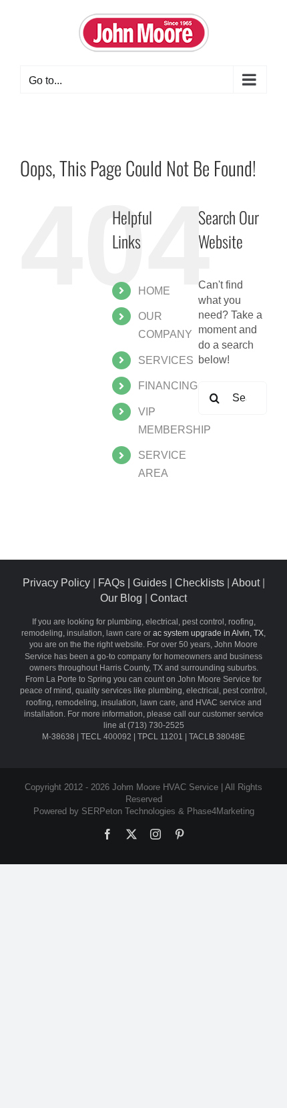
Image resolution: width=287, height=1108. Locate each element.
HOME (154, 291)
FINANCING (168, 385)
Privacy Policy (56, 582)
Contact (168, 598)
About (246, 582)
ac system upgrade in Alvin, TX (208, 633)
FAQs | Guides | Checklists (161, 582)
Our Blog (121, 598)
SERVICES (166, 360)
